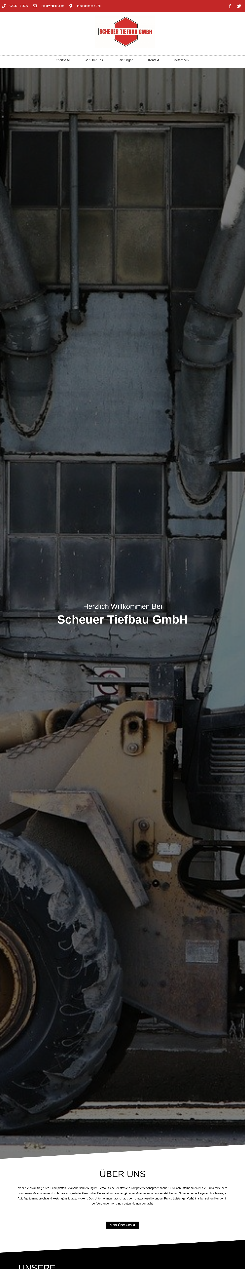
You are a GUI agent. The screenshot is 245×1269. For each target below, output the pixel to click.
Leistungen (125, 60)
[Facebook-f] (230, 6)
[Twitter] (239, 6)
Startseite (63, 60)
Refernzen (181, 60)
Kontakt (153, 60)
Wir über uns (94, 60)
